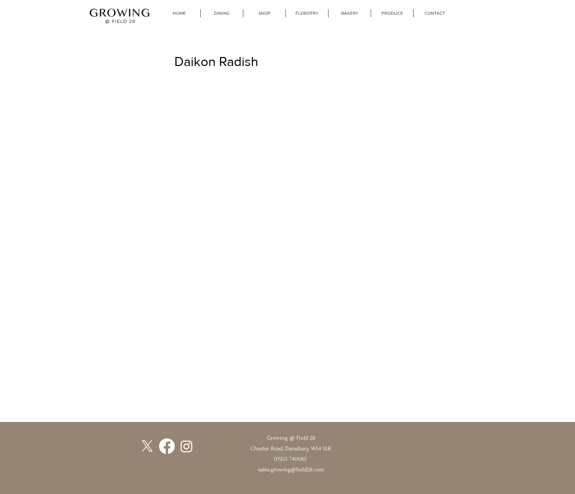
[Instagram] (186, 446)
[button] (392, 13)
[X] (147, 446)
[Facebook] (167, 446)
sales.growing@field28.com (291, 469)
